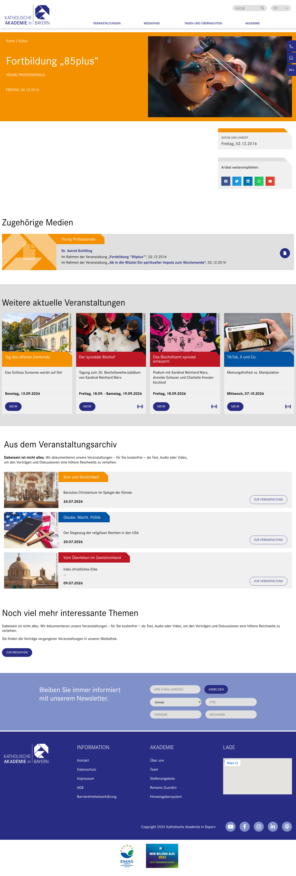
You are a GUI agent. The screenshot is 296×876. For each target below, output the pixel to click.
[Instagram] (259, 827)
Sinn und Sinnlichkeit (81, 477)
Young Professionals (78, 239)
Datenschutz (86, 769)
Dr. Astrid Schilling (76, 250)
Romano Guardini (163, 787)
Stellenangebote (162, 778)
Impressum (85, 778)
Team (154, 769)
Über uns (157, 760)
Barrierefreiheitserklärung (97, 796)
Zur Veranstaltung (268, 499)
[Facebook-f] (245, 827)
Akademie (252, 23)
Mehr (13, 406)
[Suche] (263, 8)
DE (275, 8)
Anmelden (216, 689)
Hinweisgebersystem (166, 796)
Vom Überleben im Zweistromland (92, 557)
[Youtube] (231, 827)
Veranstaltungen (107, 23)
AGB (80, 787)
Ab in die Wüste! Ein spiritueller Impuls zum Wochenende (157, 262)
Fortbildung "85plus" (127, 256)
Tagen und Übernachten (203, 23)
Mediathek (152, 23)
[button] (225, 181)
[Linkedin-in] (273, 827)
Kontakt (83, 760)
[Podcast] (287, 827)
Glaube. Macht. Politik (82, 517)
